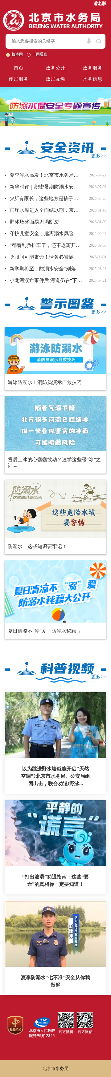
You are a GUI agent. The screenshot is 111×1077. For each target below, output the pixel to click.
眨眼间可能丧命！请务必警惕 (42, 257)
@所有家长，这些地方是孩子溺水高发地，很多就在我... (46, 198)
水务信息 (92, 79)
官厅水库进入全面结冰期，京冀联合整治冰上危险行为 (46, 210)
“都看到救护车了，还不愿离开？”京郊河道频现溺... (46, 245)
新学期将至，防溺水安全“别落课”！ (46, 268)
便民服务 (18, 79)
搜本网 (18, 54)
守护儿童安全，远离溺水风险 (42, 233)
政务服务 (92, 68)
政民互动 (55, 79)
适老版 (99, 4)
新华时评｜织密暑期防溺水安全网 (46, 186)
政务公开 (55, 68)
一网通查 (39, 54)
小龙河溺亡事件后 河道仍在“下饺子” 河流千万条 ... (46, 280)
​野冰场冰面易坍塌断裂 (34, 221)
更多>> (98, 155)
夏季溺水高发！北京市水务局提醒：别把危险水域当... (46, 175)
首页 (18, 68)
